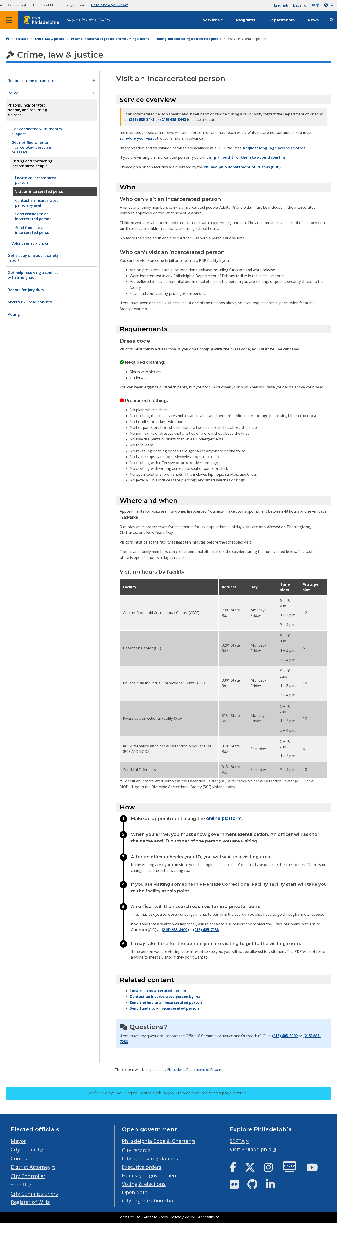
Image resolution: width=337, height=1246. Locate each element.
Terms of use (129, 1217)
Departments (281, 20)
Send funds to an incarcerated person (164, 1008)
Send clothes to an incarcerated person (166, 1002)
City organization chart (149, 1200)
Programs (245, 20)
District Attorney (30, 1166)
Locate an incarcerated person (158, 990)
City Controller (28, 1176)
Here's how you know (109, 5)
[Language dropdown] (329, 5)
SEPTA (237, 1141)
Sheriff (18, 1184)
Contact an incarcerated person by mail (166, 996)
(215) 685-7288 (206, 929)
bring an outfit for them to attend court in (245, 157)
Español (300, 5)
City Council (25, 1149)
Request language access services (274, 147)
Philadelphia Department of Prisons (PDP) (242, 166)
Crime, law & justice (49, 39)
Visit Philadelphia (250, 1149)
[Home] (7, 39)
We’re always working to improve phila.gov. (169, 1093)
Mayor (18, 1141)
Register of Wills (30, 1201)
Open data (135, 1192)
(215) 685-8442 (173, 119)
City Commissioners (34, 1193)
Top (326, 1180)
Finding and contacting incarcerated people (188, 39)
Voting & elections (144, 1183)
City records (136, 1150)
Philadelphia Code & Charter (156, 1141)
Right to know (156, 1217)
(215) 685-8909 (174, 929)
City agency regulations (150, 1158)
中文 (316, 5)
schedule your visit (137, 138)
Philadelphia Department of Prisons (194, 1069)
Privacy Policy (183, 1217)
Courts (19, 1158)
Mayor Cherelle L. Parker (88, 20)
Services (211, 20)
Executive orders (141, 1166)
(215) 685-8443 (142, 119)
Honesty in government (150, 1175)
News (313, 20)
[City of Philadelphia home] (42, 20)
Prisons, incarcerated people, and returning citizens (110, 39)
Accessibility (208, 1217)
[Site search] (331, 20)
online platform (224, 818)
